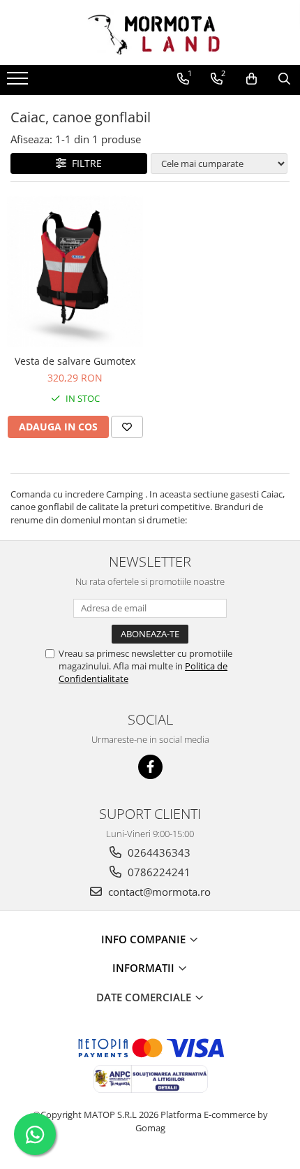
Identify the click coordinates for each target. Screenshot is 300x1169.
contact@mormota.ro (158, 892)
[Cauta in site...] (284, 79)
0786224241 (157, 872)
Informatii (144, 968)
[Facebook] (150, 767)
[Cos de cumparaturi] (252, 79)
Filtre (84, 163)
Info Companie (144, 939)
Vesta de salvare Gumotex (75, 361)
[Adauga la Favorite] (127, 427)
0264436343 (157, 852)
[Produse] (19, 82)
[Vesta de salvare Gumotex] (75, 271)
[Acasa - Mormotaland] (150, 32)
